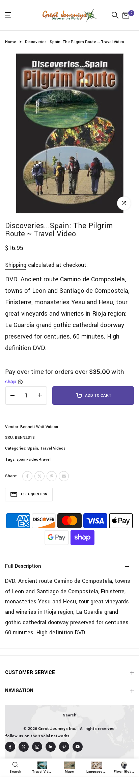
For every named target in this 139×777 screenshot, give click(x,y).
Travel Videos (52, 448)
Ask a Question (34, 494)
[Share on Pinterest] (52, 476)
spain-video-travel (34, 459)
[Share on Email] (64, 476)
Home (10, 42)
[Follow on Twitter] (24, 747)
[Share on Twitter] (39, 476)
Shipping (15, 265)
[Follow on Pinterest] (64, 747)
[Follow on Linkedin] (51, 747)
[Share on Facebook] (27, 476)
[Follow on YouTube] (78, 747)
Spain (32, 448)
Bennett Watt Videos (39, 427)
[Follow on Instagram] (37, 747)
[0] (125, 15)
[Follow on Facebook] (10, 747)
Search (69, 715)
